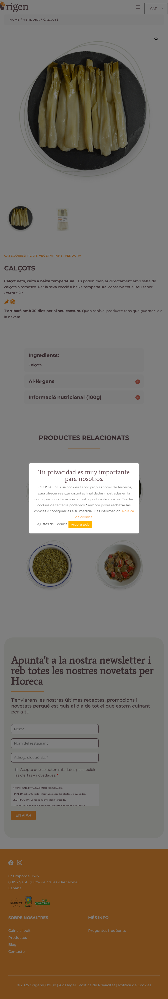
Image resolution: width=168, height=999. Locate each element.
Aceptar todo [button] (80, 524)
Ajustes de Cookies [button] (52, 524)
